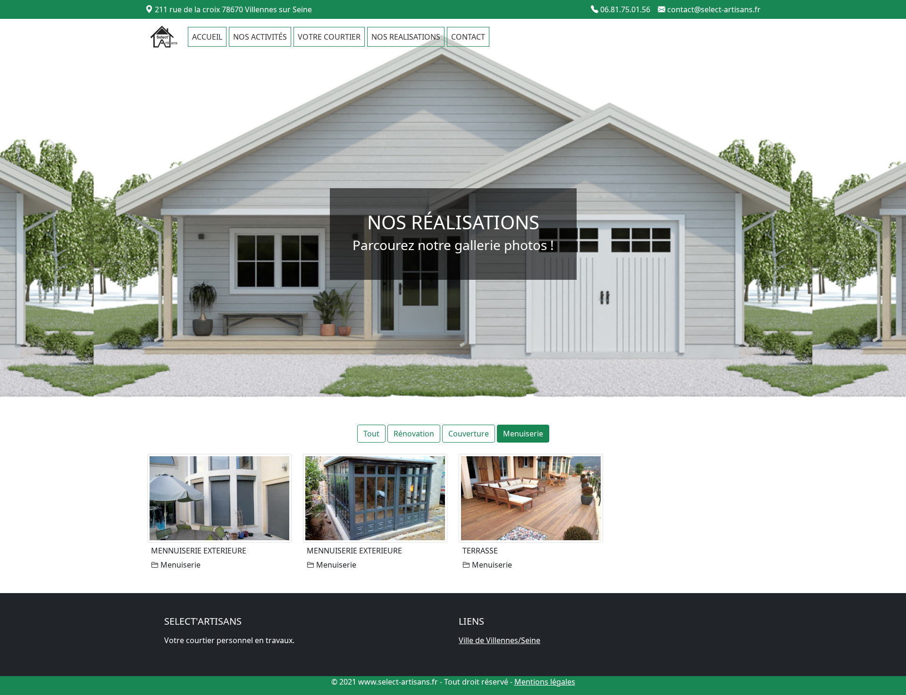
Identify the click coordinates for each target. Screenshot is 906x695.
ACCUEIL (207, 37)
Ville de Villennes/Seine (499, 640)
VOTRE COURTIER (329, 37)
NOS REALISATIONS (405, 37)
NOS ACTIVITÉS (260, 37)
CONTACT (468, 37)
